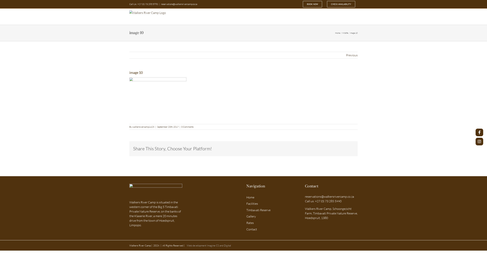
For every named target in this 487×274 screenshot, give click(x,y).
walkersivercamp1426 (143, 126)
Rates (250, 223)
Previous (352, 55)
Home (250, 197)
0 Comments (187, 126)
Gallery (251, 216)
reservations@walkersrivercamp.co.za (179, 4)
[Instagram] (479, 141)
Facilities (252, 204)
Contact (251, 229)
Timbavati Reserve (258, 210)
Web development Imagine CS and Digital (208, 245)
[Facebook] (479, 132)
